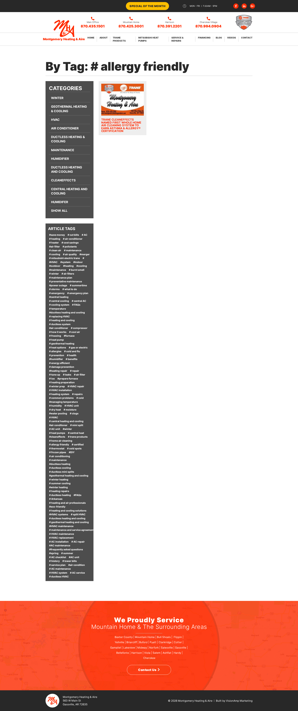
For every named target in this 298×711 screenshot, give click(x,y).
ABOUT (104, 37)
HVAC (55, 119)
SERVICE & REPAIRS (177, 39)
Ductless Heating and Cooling (66, 169)
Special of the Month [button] (147, 6)
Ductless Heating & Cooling (68, 139)
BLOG (219, 37)
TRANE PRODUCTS (119, 39)
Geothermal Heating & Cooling (69, 109)
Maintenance (62, 150)
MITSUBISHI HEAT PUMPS (148, 39)
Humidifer (59, 202)
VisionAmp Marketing (239, 700)
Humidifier (60, 158)
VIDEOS (231, 37)
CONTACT (246, 37)
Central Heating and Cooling (69, 191)
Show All (59, 210)
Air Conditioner (65, 128)
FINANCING (204, 37)
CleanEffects (63, 180)
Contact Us (147, 670)
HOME (90, 37)
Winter (57, 98)
